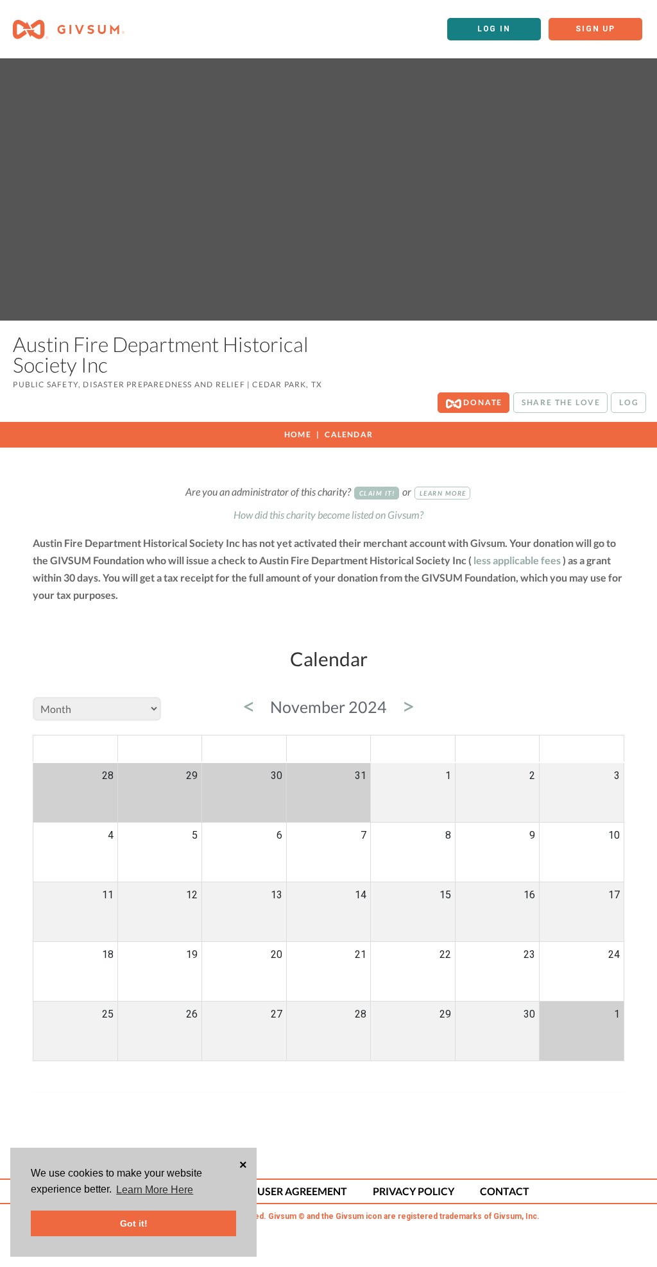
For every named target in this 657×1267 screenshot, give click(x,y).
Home (297, 434)
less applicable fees (517, 560)
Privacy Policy (413, 1191)
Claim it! (377, 493)
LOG (628, 402)
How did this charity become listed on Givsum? (328, 514)
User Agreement (302, 1191)
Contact (504, 1191)
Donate (482, 402)
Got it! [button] (134, 1223)
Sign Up (595, 28)
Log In (494, 28)
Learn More (443, 493)
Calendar (349, 434)
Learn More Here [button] (154, 1189)
